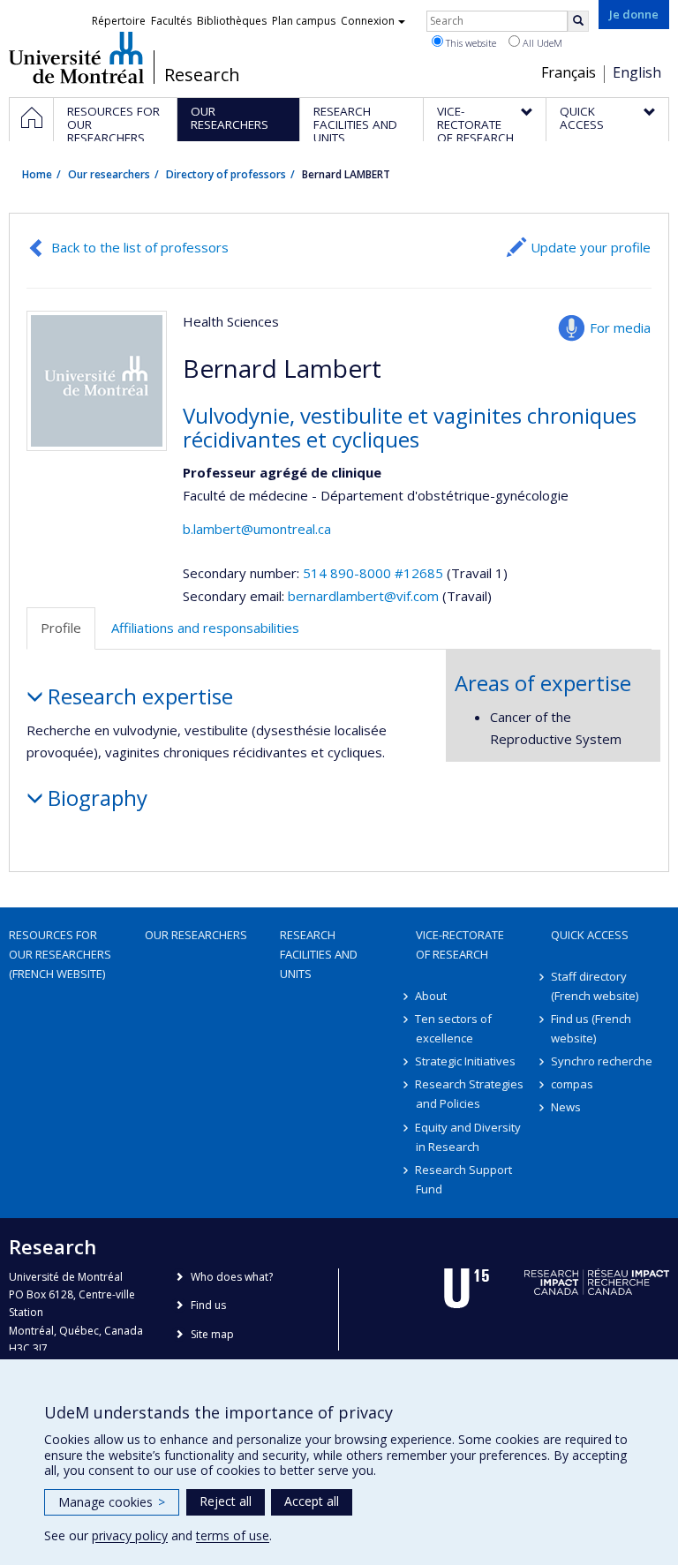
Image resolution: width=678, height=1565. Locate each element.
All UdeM (541, 42)
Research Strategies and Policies (470, 1093)
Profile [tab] (61, 627)
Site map (212, 1334)
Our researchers (109, 174)
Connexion (368, 20)
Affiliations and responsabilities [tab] (205, 627)
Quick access (590, 935)
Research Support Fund (464, 1179)
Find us (208, 1305)
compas (572, 1084)
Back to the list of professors (140, 247)
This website (469, 42)
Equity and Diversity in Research (469, 1137)
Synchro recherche (601, 1061)
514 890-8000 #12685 (373, 573)
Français (568, 72)
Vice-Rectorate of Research (460, 944)
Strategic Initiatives (466, 1061)
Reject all (226, 1501)
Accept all (311, 1501)
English (637, 72)
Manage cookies (111, 1502)
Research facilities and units (319, 954)
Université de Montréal (76, 57)
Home (37, 174)
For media (620, 327)
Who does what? (232, 1276)
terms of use (232, 1535)
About (432, 996)
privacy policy (130, 1535)
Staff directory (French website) (594, 986)
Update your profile (591, 247)
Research (202, 75)
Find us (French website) (591, 1028)
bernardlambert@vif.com (363, 596)
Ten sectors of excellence (454, 1028)
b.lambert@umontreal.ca (257, 529)
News (566, 1107)
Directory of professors (226, 174)
